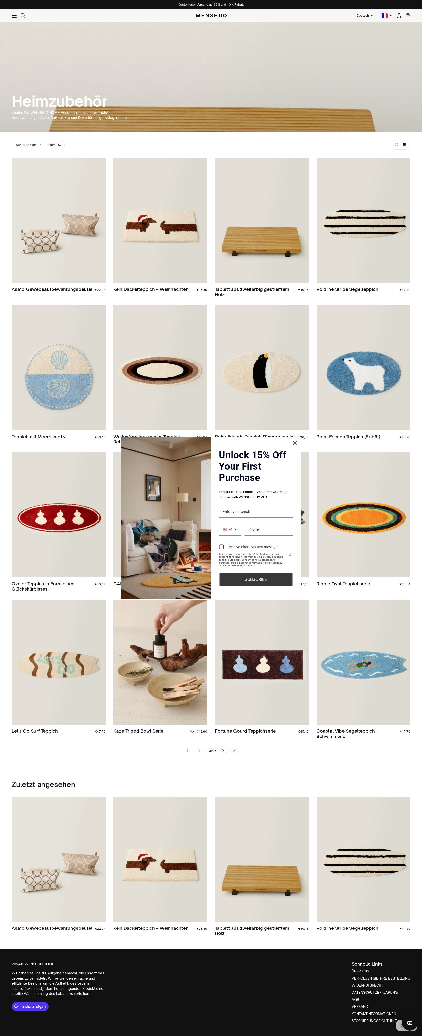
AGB (355, 999)
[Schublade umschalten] (14, 16)
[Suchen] (23, 15)
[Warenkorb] (407, 15)
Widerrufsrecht (367, 985)
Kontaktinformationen (374, 1014)
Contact (410, 1023)
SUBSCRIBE (256, 579)
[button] (396, 145)
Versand (360, 1006)
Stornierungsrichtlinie (374, 1021)
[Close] (295, 443)
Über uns (360, 971)
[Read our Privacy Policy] (290, 554)
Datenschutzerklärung (375, 992)
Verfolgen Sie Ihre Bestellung (381, 978)
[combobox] (230, 529)
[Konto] (399, 15)
